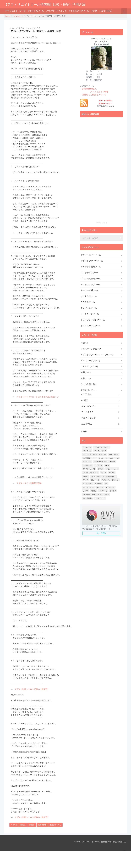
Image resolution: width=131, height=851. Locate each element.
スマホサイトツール (90, 272)
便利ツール (86, 372)
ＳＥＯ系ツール (88, 302)
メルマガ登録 (105, 10)
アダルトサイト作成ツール (110, 480)
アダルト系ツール (36, 10)
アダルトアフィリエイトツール (109, 458)
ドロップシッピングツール (93, 319)
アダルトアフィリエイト (101, 447)
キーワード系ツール (90, 290)
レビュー (109, 469)
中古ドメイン (96, 494)
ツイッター (86, 494)
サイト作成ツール (89, 296)
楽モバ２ (85, 480)
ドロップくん (87, 451)
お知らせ (85, 342)
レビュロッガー (96, 476)
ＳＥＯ (107, 465)
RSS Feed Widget (101, 223)
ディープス (98, 465)
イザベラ (85, 476)
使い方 (116, 454)
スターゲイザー (88, 406)
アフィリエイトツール (15, 10)
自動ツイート (95, 480)
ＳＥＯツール (110, 487)
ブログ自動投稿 (87, 498)
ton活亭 (84, 400)
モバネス (100, 469)
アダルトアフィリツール (92, 260)
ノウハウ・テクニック (56, 10)
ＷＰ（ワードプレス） (91, 360)
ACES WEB (86, 423)
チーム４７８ (87, 412)
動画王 (22, 825)
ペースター (102, 454)
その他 (94, 10)
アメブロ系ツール (89, 308)
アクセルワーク (87, 465)
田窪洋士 (93, 491)
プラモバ (113, 491)
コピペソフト (87, 462)
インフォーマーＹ (88, 487)
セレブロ (85, 491)
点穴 (106, 483)
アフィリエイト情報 (99, 91)
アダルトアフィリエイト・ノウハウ (97, 354)
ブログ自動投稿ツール (91, 278)
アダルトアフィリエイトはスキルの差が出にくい (38, 396)
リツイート (98, 483)
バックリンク (103, 491)
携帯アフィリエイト (89, 469)
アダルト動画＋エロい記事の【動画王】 (32, 689)
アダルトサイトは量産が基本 (29, 483)
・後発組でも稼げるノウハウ (93, 94)
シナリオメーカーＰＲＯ (90, 472)
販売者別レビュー (89, 390)
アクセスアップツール (79, 10)
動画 (110, 454)
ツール (94, 458)
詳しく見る (101, 533)
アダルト (14, 825)
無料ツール (86, 378)
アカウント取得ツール (91, 266)
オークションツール (90, 314)
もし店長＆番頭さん (109, 476)
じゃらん (103, 472)
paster (116, 469)
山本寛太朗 (42, 825)
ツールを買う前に (89, 384)
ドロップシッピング (100, 451)
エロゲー (111, 472)
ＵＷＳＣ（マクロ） (90, 366)
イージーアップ (100, 498)
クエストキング (88, 418)
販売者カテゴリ (55, 825)
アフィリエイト (87, 483)
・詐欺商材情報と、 (89, 88)
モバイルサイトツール (91, 325)
